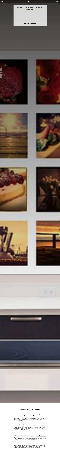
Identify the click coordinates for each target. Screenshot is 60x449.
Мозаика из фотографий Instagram (41, 436)
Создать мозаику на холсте (30, 23)
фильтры (45, 438)
